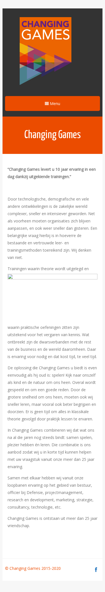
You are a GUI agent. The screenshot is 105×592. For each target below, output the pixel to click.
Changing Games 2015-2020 (36, 568)
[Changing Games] (44, 51)
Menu (54, 103)
